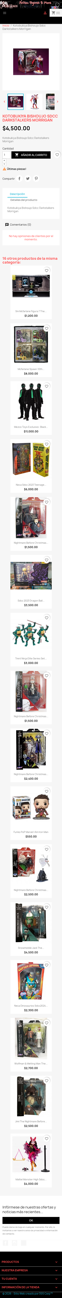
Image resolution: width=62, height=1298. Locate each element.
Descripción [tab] (17, 194)
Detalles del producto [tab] (23, 200)
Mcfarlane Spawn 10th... (31, 369)
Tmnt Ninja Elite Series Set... (31, 658)
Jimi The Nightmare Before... (31, 1121)
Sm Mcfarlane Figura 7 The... (31, 311)
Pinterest (36, 178)
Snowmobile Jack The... (31, 947)
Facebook (5, 1243)
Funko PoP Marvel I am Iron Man (31, 832)
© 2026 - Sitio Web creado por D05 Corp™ (27, 1293)
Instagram (14, 1243)
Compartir (19, 178)
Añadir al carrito (31, 155)
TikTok (23, 1243)
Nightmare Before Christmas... (31, 542)
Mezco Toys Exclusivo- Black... (31, 426)
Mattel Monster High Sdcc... (31, 1179)
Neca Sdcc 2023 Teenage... (31, 484)
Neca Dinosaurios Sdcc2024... (31, 1005)
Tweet (27, 178)
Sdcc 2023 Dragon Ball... (31, 600)
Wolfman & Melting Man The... (31, 1063)
